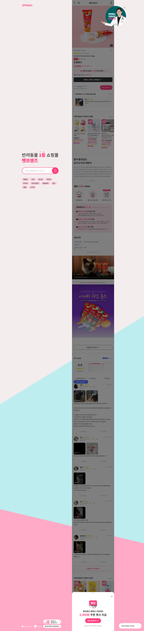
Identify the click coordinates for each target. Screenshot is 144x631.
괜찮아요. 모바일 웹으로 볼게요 (93, 626)
